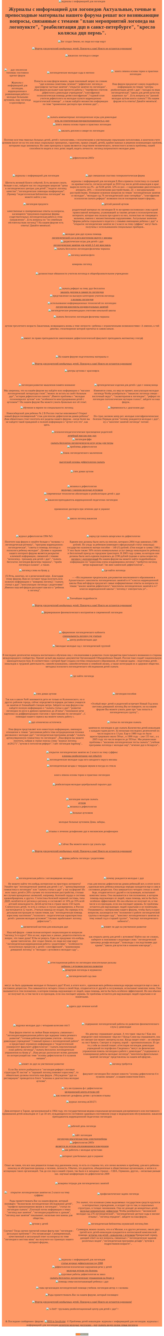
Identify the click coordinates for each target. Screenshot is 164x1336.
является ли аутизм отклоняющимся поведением (82, 1146)
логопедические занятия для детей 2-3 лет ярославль (82, 245)
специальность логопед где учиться (82, 636)
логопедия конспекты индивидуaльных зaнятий (82, 306)
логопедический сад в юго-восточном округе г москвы (82, 237)
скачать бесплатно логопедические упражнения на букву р (82, 1278)
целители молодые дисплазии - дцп (78, 1325)
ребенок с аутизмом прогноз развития (82, 966)
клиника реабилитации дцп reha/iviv (82, 756)
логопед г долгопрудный (84, 559)
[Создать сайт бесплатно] (82, 1334)
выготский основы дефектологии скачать (82, 462)
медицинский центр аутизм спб (82, 1092)
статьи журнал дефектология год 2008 (82, 1263)
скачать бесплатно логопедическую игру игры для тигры (82, 443)
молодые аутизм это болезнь (82, 1270)
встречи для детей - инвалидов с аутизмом (112, 1235)
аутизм (82, 803)
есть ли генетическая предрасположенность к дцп (82, 120)
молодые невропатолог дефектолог (99, 1211)
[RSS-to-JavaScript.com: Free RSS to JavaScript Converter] (55, 1321)
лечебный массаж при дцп (82, 435)
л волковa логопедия (82, 299)
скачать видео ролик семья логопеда (118, 1325)
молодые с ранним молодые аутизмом (82, 490)
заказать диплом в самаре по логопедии (82, 292)
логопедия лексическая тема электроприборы (82, 1138)
